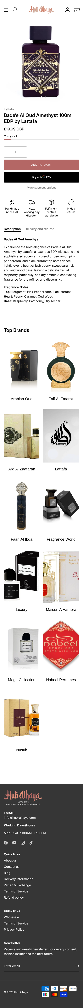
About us (10, 860)
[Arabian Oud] (21, 365)
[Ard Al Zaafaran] (21, 436)
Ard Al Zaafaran (21, 469)
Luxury (21, 609)
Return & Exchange (17, 885)
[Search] (15, 10)
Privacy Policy (14, 929)
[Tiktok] (31, 842)
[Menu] (6, 10)
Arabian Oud (21, 399)
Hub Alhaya (21, 992)
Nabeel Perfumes (61, 680)
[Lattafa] (61, 436)
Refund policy (14, 897)
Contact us (11, 866)
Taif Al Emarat (61, 399)
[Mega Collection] (21, 646)
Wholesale (11, 917)
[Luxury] (21, 576)
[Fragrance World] (61, 506)
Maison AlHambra (61, 609)
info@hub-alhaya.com (20, 817)
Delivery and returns (39, 229)
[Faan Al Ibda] (21, 506)
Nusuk (21, 750)
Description (12, 229)
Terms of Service (16, 891)
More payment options (41, 187)
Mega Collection (21, 680)
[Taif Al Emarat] (61, 365)
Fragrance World (61, 539)
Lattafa (9, 109)
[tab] (14, 229)
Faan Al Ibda (21, 539)
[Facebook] (6, 842)
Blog (7, 873)
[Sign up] (77, 966)
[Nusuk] (21, 716)
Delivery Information (18, 879)
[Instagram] (23, 842)
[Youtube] (14, 842)
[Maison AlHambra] (61, 576)
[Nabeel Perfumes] (61, 646)
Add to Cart (41, 164)
